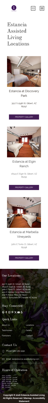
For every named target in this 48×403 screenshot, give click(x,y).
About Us (6, 325)
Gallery (29, 330)
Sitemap (27, 398)
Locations (30, 325)
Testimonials (7, 330)
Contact (29, 336)
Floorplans (6, 336)
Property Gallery (24, 117)
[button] (42, 8)
